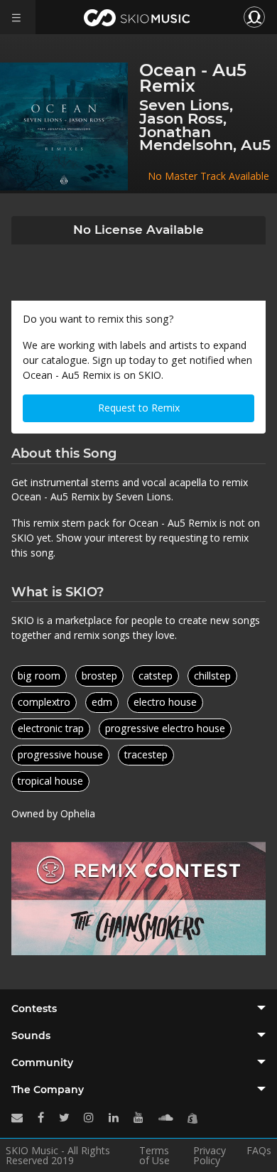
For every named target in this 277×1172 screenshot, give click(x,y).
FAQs (258, 1151)
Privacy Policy (209, 1156)
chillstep (212, 675)
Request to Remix (139, 407)
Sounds (30, 1035)
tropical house (50, 780)
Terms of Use (154, 1156)
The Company (47, 1089)
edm (102, 702)
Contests (34, 1008)
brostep (99, 675)
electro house (165, 702)
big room (39, 675)
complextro (44, 702)
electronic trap (51, 728)
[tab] (138, 1008)
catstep (155, 675)
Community (42, 1062)
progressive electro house (165, 728)
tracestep (146, 754)
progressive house (60, 754)
